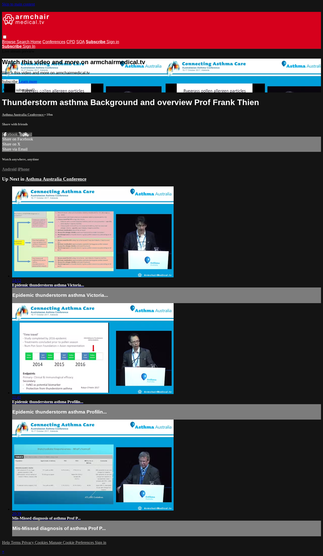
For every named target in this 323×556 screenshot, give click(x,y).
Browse (9, 42)
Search (24, 42)
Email (27, 134)
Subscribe (10, 81)
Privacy (28, 542)
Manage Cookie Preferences (72, 542)
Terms (16, 542)
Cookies (42, 542)
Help (6, 542)
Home (36, 42)
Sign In (29, 46)
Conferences (53, 42)
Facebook (10, 134)
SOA (80, 42)
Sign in (112, 42)
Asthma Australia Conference (23, 114)
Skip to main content (18, 4)
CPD (70, 42)
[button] (4, 37)
